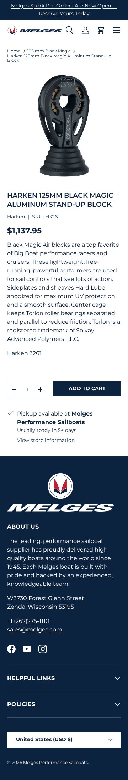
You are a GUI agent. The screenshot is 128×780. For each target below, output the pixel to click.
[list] (64, 126)
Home (14, 51)
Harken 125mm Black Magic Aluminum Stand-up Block (59, 58)
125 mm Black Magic (49, 51)
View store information (46, 440)
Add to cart (87, 388)
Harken (16, 216)
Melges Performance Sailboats (55, 762)
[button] (101, 30)
